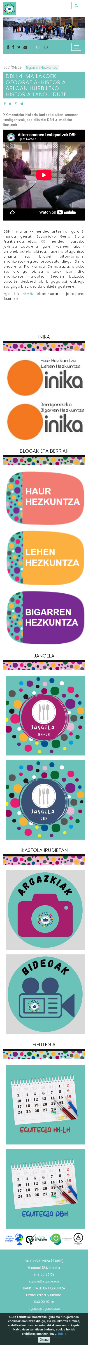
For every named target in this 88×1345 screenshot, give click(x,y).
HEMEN (28, 293)
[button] (9, 28)
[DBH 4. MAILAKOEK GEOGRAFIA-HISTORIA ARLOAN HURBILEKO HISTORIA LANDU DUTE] (4, 104)
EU (38, 47)
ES (46, 47)
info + (62, 1333)
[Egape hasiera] (9, 5)
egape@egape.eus (44, 1281)
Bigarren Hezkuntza (42, 67)
